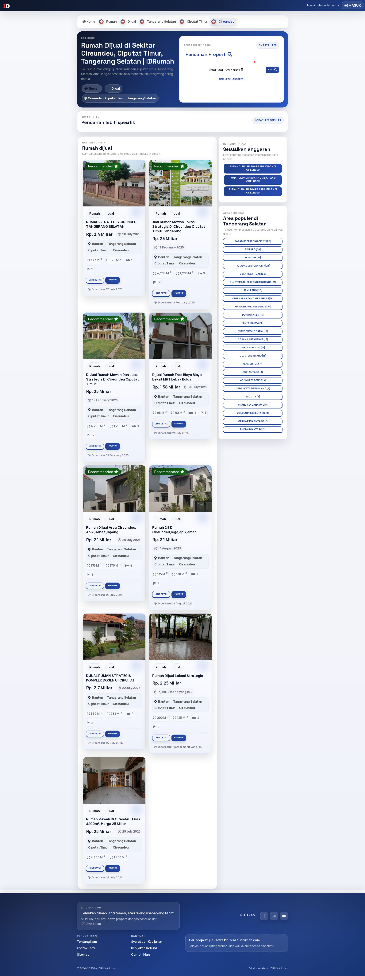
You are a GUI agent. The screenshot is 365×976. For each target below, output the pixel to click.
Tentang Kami (87, 941)
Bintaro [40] (253, 249)
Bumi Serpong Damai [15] (253, 331)
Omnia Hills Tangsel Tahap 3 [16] (253, 298)
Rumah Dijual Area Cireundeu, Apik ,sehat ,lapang (111, 529)
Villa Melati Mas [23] (253, 273)
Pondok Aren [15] (253, 314)
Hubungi (112, 279)
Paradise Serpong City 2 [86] (253, 241)
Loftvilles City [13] (253, 347)
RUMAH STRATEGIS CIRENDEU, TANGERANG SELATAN (111, 224)
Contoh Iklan (140, 954)
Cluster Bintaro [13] (253, 355)
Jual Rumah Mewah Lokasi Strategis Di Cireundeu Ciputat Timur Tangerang (178, 226)
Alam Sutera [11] (253, 363)
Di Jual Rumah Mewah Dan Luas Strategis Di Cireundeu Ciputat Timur (112, 379)
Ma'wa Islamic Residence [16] (253, 306)
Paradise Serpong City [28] (253, 265)
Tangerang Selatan (121, 244)
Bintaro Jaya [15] (252, 323)
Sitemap (83, 954)
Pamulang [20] (253, 290)
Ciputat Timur (98, 250)
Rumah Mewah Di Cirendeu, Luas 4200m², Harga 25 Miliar (113, 821)
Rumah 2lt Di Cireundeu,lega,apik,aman (174, 529)
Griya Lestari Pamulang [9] (253, 388)
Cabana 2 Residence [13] (253, 339)
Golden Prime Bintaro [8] (253, 413)
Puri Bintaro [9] (253, 372)
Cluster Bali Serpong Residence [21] (253, 282)
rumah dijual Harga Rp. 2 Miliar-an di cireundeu (253, 179)
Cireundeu (121, 250)
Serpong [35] (253, 257)
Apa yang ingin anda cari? (231, 63)
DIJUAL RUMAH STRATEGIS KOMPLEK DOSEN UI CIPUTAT (110, 677)
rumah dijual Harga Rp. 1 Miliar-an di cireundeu (253, 168)
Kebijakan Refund (144, 948)
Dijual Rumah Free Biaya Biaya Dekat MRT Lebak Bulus (177, 376)
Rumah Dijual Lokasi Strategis (177, 675)
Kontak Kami (86, 948)
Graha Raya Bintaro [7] (253, 421)
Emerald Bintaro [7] (253, 429)
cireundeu (224, 70)
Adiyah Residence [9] (253, 380)
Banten (97, 244)
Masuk (354, 5)
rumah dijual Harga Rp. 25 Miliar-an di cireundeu (253, 191)
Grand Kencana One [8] (253, 404)
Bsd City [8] (253, 396)
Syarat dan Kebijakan (146, 941)
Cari (271, 69)
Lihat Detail (95, 280)
